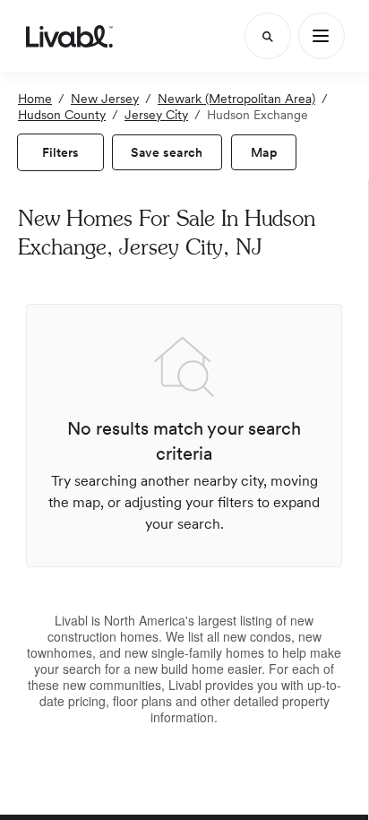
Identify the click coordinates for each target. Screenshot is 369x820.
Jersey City (156, 115)
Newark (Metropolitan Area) (236, 98)
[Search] (267, 35)
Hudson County (62, 115)
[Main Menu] (321, 35)
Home (35, 98)
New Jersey (105, 98)
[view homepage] (69, 36)
